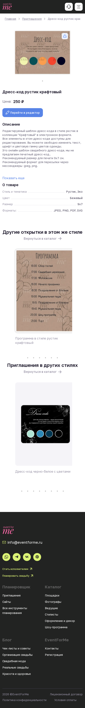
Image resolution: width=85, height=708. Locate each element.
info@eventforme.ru (25, 542)
